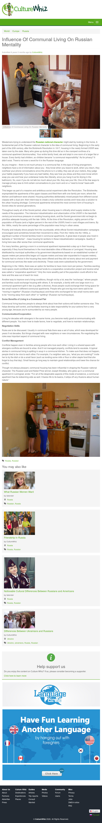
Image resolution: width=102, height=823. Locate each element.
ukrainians (19, 642)
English (95, 811)
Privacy (71, 792)
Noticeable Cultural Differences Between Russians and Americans (39, 591)
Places (18, 799)
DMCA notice (73, 802)
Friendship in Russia (15, 537)
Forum (57, 792)
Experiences (20, 796)
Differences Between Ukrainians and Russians (28, 631)
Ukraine (10, 638)
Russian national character (49, 142)
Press (4, 802)
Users (57, 796)
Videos (45, 796)
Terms (70, 796)
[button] (97, 57)
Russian (15, 460)
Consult (32, 799)
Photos (45, 792)
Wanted (32, 802)
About (4, 792)
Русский (95, 814)
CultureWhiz (37, 52)
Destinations (20, 792)
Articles (32, 792)
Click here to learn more (15, 675)
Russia (25, 31)
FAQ (70, 805)
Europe (15, 31)
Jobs (70, 799)
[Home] (51, 9)
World (7, 31)
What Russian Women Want (19, 491)
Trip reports (33, 796)
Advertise (6, 799)
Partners (5, 796)
